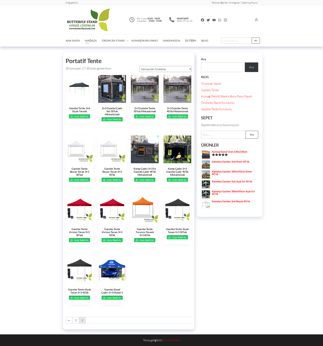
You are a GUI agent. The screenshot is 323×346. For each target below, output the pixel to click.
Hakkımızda (171, 40)
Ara (255, 40)
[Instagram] (225, 20)
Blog (204, 40)
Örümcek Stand (211, 83)
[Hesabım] (256, 19)
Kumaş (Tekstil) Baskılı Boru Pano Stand (226, 96)
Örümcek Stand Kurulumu (217, 103)
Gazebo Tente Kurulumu (216, 109)
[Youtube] (214, 20)
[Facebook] (202, 20)
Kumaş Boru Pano (145, 40)
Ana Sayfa (73, 40)
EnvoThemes (171, 340)
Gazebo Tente (210, 90)
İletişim (190, 40)
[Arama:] (229, 135)
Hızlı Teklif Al (81, 116)
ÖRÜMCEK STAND (113, 40)
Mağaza (91, 41)
